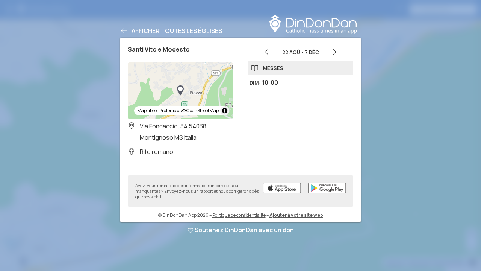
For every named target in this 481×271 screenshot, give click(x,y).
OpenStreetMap (202, 110)
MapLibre (147, 110)
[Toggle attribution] (224, 110)
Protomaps (170, 110)
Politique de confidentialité (239, 215)
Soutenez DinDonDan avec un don (244, 230)
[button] (180, 90)
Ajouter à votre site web (296, 215)
